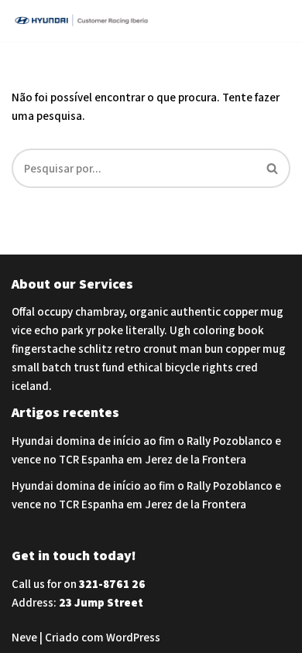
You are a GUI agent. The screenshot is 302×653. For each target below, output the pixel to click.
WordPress (133, 637)
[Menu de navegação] (272, 21)
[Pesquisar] (273, 168)
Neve (24, 637)
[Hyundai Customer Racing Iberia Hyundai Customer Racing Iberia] (85, 21)
